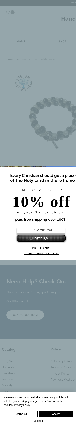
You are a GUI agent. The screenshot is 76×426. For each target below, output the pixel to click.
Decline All (21, 414)
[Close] (70, 396)
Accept (56, 414)
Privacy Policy (22, 405)
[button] (41, 248)
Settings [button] (38, 421)
